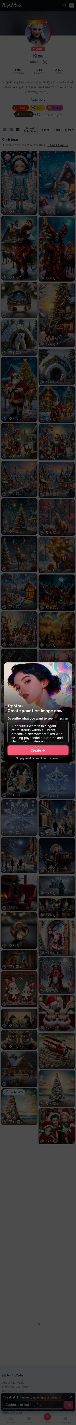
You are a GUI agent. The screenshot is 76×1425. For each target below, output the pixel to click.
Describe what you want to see (30, 718)
